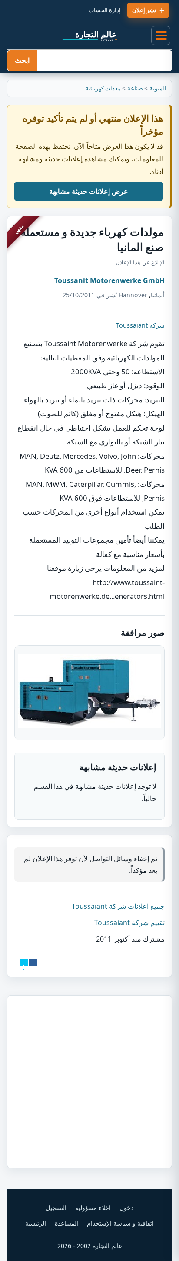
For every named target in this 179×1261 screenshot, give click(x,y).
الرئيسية (35, 1223)
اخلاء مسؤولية (93, 1207)
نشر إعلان (144, 10)
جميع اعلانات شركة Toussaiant (118, 906)
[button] (161, 36)
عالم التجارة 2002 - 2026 (89, 1246)
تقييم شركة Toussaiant (129, 922)
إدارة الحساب (105, 10)
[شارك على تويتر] (24, 962)
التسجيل (56, 1207)
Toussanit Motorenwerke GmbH (109, 280)
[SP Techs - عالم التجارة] (89, 35)
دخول (126, 1207)
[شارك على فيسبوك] (33, 962)
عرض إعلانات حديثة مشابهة (88, 191)
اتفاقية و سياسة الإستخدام (120, 1223)
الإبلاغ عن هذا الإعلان (140, 262)
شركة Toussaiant (140, 325)
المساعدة (66, 1223)
